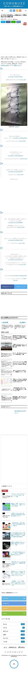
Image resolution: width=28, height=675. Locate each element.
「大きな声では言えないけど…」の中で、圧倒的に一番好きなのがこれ (18, 553)
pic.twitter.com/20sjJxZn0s (20, 275)
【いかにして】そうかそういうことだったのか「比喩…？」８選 (18, 495)
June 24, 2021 (23, 158)
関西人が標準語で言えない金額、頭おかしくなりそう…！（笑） (18, 544)
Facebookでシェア (7, 286)
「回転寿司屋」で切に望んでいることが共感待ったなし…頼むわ (18, 524)
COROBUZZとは (12, 647)
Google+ (5, 608)
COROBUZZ (14, 3)
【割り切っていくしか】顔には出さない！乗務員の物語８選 (18, 563)
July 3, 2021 (20, 174)
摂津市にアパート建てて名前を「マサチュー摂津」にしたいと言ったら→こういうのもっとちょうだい (18, 573)
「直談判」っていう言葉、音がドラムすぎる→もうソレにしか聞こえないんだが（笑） (18, 583)
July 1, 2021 (22, 243)
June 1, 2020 (22, 264)
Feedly (5, 613)
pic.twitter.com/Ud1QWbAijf (15, 222)
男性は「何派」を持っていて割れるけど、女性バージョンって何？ (18, 505)
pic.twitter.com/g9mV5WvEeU (15, 156)
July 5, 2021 (23, 79)
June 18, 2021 (22, 141)
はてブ (18, 21)
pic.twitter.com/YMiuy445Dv (20, 138)
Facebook (8, 21)
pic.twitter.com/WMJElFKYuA (15, 240)
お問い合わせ (21, 647)
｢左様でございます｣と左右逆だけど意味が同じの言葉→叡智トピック (18, 515)
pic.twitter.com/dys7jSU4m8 (15, 171)
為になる (15, 19)
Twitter (3, 21)
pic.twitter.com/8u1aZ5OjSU (15, 77)
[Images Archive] (25, 23)
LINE (13, 21)
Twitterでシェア (20, 286)
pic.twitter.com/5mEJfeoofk (15, 259)
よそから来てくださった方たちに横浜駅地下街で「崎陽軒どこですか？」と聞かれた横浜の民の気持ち (18, 534)
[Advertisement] (14, 39)
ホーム (5, 647)
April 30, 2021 (21, 227)
